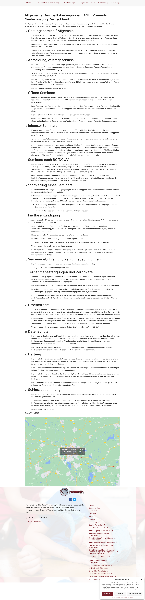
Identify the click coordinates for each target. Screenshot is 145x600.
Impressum (130, 597)
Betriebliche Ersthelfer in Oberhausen (98, 561)
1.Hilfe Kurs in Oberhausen (99, 568)
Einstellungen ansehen (135, 593)
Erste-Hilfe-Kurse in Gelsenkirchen (101, 577)
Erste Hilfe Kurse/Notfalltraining (48, 3)
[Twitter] (74, 499)
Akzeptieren (107, 593)
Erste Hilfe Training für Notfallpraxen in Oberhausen (102, 557)
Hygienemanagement (87, 3)
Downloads (93, 511)
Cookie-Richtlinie (116, 597)
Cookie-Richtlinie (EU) (97, 525)
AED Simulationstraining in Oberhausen (99, 534)
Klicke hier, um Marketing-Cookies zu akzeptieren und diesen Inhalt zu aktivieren (72, 451)
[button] (141, 579)
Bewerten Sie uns (95, 508)
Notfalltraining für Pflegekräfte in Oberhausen (101, 546)
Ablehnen (120, 593)
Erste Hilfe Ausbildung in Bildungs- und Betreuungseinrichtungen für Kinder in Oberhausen (101, 551)
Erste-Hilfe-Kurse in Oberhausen (101, 565)
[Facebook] (70, 499)
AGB (91, 516)
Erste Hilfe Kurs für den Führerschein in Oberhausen (102, 539)
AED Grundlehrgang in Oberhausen (102, 543)
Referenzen (93, 514)
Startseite (29, 3)
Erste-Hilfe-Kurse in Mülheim (99, 574)
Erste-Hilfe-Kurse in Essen (98, 571)
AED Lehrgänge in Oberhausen (100, 531)
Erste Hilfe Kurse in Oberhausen (101, 528)
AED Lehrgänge (69, 3)
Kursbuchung (103, 3)
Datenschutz (124, 597)
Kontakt (92, 505)
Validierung (115, 3)
